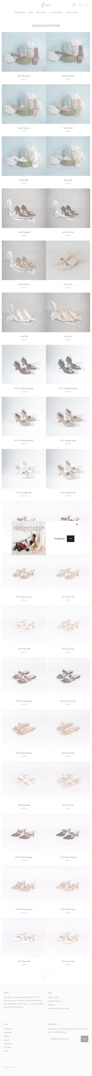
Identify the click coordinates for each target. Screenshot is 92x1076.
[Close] (77, 524)
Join (70, 539)
